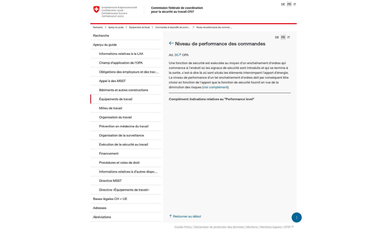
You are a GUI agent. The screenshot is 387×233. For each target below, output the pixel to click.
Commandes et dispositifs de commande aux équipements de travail (186, 27)
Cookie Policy (183, 227)
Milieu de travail (110, 108)
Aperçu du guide (115, 27)
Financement (108, 153)
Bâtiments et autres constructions (123, 90)
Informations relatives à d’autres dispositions (131, 172)
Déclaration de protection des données (219, 227)
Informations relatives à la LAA (121, 54)
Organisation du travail (115, 117)
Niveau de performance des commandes (215, 27)
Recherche (98, 27)
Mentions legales (271, 227)
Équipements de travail (139, 27)
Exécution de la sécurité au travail (123, 144)
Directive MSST (110, 181)
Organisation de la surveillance (121, 135)
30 (176, 55)
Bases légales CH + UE (110, 199)
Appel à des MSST (112, 81)
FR (289, 4)
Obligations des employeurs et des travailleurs (132, 72)
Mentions (252, 227)
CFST (287, 227)
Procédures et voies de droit (119, 162)
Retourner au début (187, 216)
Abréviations (102, 217)
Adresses (99, 208)
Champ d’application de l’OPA (121, 63)
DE (283, 4)
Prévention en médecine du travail (124, 126)
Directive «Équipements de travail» (124, 190)
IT (294, 4)
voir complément (215, 87)
